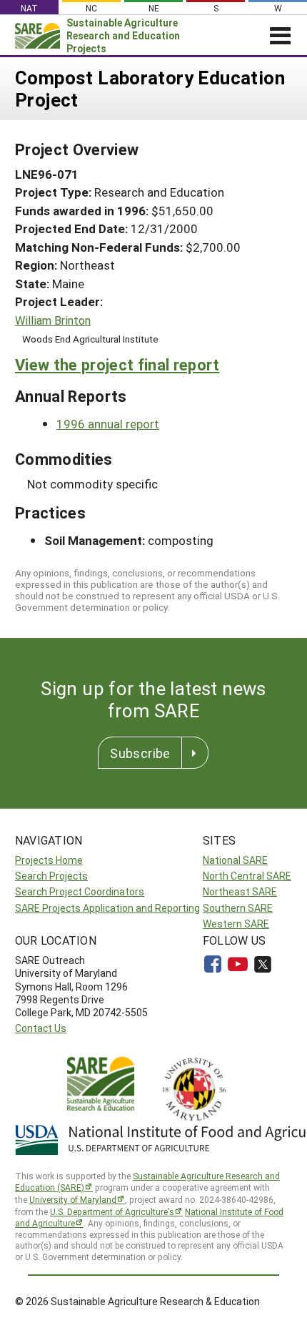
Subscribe (140, 753)
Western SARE (236, 923)
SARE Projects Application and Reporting (107, 908)
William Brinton (53, 320)
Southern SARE (238, 908)
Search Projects (51, 875)
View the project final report (117, 364)
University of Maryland (72, 1199)
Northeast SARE (240, 891)
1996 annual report (107, 423)
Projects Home (49, 860)
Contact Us (40, 1028)
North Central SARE (247, 875)
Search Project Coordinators (79, 891)
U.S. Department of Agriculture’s (112, 1211)
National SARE (235, 860)
